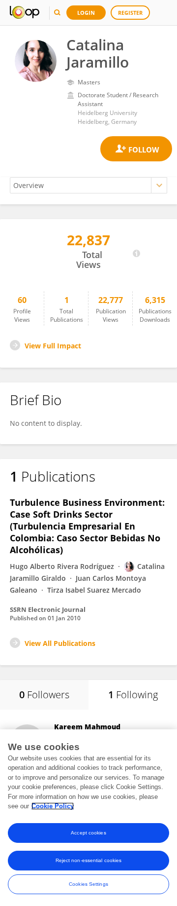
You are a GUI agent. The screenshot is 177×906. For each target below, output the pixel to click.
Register (130, 12)
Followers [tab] (44, 694)
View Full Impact (53, 345)
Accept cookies (88, 832)
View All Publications (60, 643)
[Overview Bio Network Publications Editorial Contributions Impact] (88, 185)
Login (86, 12)
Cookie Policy (52, 806)
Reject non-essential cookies (89, 860)
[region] (88, 817)
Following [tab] (133, 694)
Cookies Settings (88, 884)
